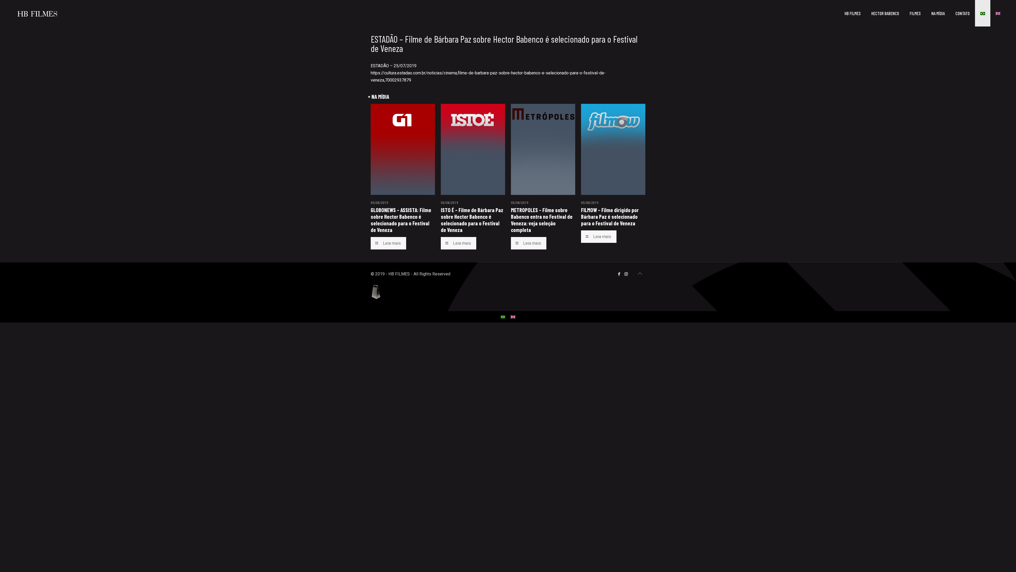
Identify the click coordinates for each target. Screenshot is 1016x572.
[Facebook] (619, 274)
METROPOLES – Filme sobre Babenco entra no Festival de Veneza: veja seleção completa (542, 220)
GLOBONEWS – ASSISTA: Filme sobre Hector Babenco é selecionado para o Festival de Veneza (401, 220)
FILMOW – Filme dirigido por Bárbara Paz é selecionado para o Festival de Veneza (610, 216)
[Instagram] (626, 274)
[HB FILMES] (37, 13)
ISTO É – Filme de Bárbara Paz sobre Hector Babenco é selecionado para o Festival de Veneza (472, 220)
